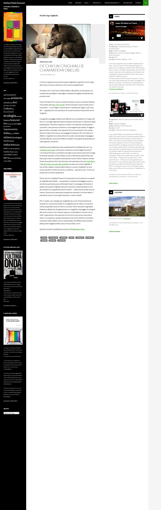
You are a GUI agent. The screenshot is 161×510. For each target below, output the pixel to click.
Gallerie (118, 192)
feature (7, 120)
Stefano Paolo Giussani (14, 3)
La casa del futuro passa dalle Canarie (123, 223)
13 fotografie (126, 218)
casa (13, 105)
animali (6, 102)
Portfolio (96, 3)
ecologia (10, 115)
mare (16, 133)
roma (16, 152)
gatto (16, 124)
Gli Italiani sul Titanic (117, 93)
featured (15, 119)
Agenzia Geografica (112, 3)
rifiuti (11, 152)
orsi (5, 148)
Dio (13, 109)
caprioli (63, 237)
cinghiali (90, 237)
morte (6, 141)
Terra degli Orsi (46, 62)
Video (117, 16)
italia (7, 133)
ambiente (17, 98)
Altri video (114, 183)
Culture (8, 108)
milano (8, 137)
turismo (17, 158)
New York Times (58, 105)
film (5, 123)
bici (15, 102)
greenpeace (7, 126)
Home (70, 3)
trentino (12, 158)
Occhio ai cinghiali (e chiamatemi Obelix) (62, 68)
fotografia (11, 124)
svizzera (15, 154)
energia (19, 116)
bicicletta (6, 105)
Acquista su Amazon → (11, 305)
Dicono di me (127, 3)
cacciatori (53, 237)
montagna (17, 137)
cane (10, 105)
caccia (44, 237)
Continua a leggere (116, 89)
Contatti (138, 3)
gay (19, 123)
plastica (17, 148)
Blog (86, 3)
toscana (62, 240)
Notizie (16, 144)
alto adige (7, 98)
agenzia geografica (10, 95)
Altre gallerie (115, 231)
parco (12, 148)
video (9, 161)
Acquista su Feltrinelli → (11, 83)
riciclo (6, 151)
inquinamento (11, 129)
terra (6, 157)
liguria (44, 240)
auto (11, 103)
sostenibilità (8, 154)
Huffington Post (78, 229)
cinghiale (80, 237)
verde (5, 161)
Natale (11, 141)
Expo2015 (78, 3)
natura (52, 240)
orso (9, 148)
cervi (71, 237)
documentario (9, 112)
